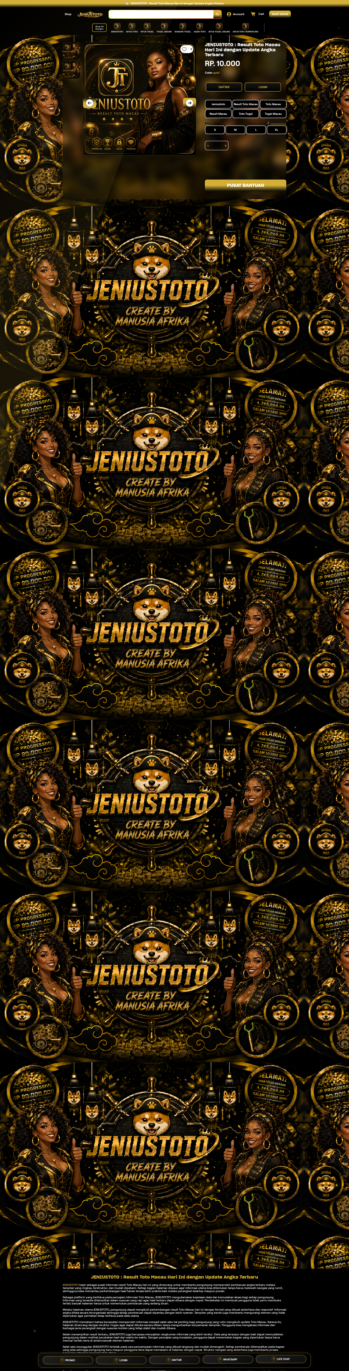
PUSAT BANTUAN (245, 185)
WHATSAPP (230, 1359)
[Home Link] (90, 14)
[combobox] (161, 14)
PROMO (70, 1358)
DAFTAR (224, 87)
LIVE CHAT (283, 1359)
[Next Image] (189, 103)
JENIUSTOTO (71, 1284)
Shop (68, 14)
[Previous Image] (89, 103)
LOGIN (263, 87)
